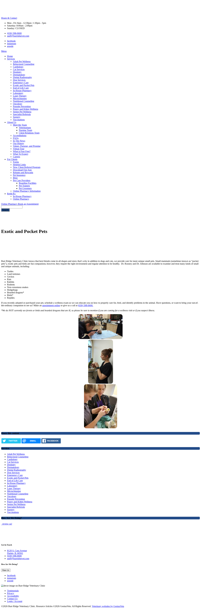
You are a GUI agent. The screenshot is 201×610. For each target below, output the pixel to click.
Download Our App (22, 170)
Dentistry (17, 72)
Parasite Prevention (22, 106)
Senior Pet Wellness (22, 111)
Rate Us (5, 570)
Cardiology (18, 67)
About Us (11, 122)
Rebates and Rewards (23, 172)
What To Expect (20, 154)
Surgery (16, 117)
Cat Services (19, 69)
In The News (19, 141)
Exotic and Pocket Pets (23, 85)
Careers (16, 156)
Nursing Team (25, 130)
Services (11, 59)
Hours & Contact (9, 18)
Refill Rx (11, 193)
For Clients (12, 159)
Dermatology (19, 74)
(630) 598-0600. (85, 305)
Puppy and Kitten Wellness (25, 109)
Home (10, 56)
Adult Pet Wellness (22, 61)
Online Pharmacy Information (27, 191)
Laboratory (18, 93)
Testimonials (13, 590)
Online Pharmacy (21, 199)
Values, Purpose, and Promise (26, 146)
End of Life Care (21, 88)
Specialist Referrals (22, 114)
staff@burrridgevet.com (18, 36)
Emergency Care (21, 82)
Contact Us (12, 598)
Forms (16, 162)
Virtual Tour (18, 148)
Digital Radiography (22, 77)
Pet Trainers (24, 185)
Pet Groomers (25, 188)
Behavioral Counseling (23, 64)
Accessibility (13, 596)
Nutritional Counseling (23, 101)
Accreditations (19, 135)
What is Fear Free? (21, 151)
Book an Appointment (28, 204)
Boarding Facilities (27, 183)
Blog (15, 178)
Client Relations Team (29, 133)
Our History (18, 143)
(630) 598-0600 (14, 33)
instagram (11, 43)
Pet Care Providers (21, 180)
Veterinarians (25, 127)
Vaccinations (19, 119)
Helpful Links (19, 164)
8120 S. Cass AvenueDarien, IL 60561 (17, 551)
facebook (11, 41)
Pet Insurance (19, 175)
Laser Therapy (19, 96)
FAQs (16, 138)
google (10, 46)
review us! (7, 524)
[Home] (13, 15)
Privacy (10, 593)
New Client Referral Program (26, 167)
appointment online (51, 305)
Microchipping (20, 98)
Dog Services (19, 80)
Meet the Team (20, 125)
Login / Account (14, 601)
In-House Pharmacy (22, 90)
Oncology (17, 104)
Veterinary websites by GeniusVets (108, 606)
